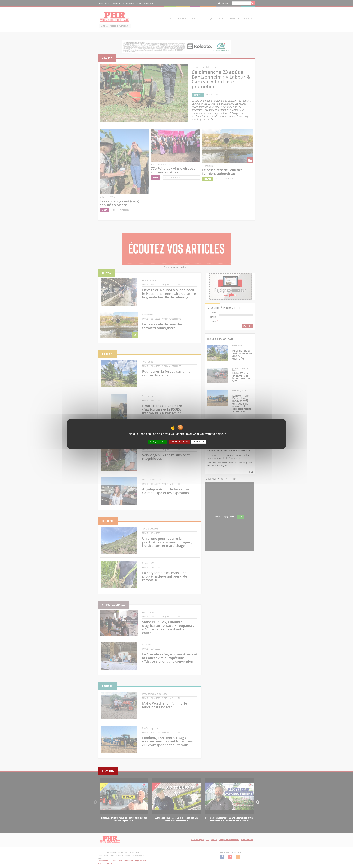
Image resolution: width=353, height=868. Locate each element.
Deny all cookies (180, 441)
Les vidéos (108, 771)
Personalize (198, 441)
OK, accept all (158, 441)
